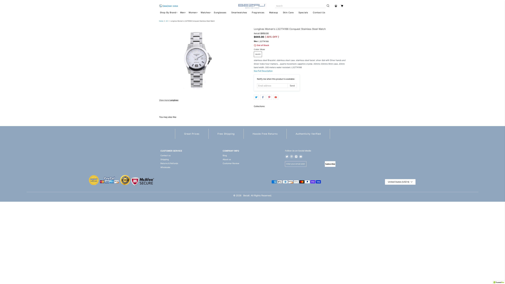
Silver (258, 54)
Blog (225, 155)
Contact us (165, 155)
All (167, 21)
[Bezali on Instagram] (296, 157)
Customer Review (231, 163)
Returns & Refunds (169, 163)
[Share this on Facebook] (262, 97)
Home (161, 21)
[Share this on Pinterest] (269, 97)
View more (168, 100)
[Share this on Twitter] (256, 97)
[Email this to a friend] (275, 97)
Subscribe (330, 164)
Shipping (164, 159)
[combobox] (300, 6)
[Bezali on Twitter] (287, 157)
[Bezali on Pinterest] (292, 157)
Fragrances (258, 12)
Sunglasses (220, 12)
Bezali (246, 195)
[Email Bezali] (301, 157)
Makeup (273, 12)
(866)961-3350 (170, 6)
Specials (303, 12)
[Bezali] (252, 6)
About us (227, 159)
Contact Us (319, 12)
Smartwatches (239, 12)
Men (182, 12)
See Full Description (263, 71)
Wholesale (165, 167)
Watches (205, 12)
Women (193, 12)
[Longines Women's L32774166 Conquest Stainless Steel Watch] (198, 59)
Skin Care (288, 12)
